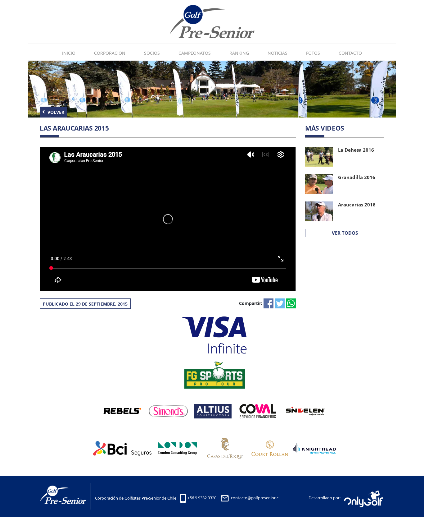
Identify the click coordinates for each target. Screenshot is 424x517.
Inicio (68, 53)
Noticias (277, 53)
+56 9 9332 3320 (201, 498)
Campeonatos (194, 53)
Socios (152, 53)
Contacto (350, 53)
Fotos (313, 53)
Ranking (239, 53)
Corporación (109, 53)
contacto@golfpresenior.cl (255, 498)
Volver (55, 112)
